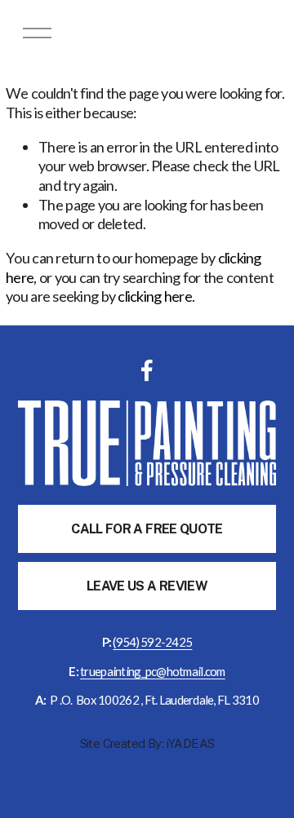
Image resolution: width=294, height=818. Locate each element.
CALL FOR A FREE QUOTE (147, 529)
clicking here (155, 296)
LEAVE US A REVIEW (147, 586)
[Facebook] (147, 370)
